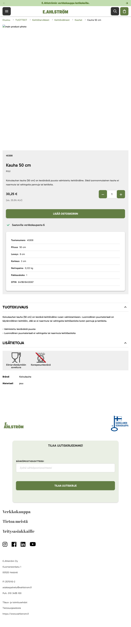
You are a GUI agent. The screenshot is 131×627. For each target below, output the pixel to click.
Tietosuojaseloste (12, 608)
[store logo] (13, 428)
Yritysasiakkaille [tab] (18, 531)
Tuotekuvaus (15, 307)
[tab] (65, 307)
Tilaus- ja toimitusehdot (15, 602)
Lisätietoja (13, 343)
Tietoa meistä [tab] (15, 521)
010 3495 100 (14, 593)
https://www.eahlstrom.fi (16, 613)
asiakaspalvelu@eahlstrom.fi (17, 587)
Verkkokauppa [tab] (17, 511)
